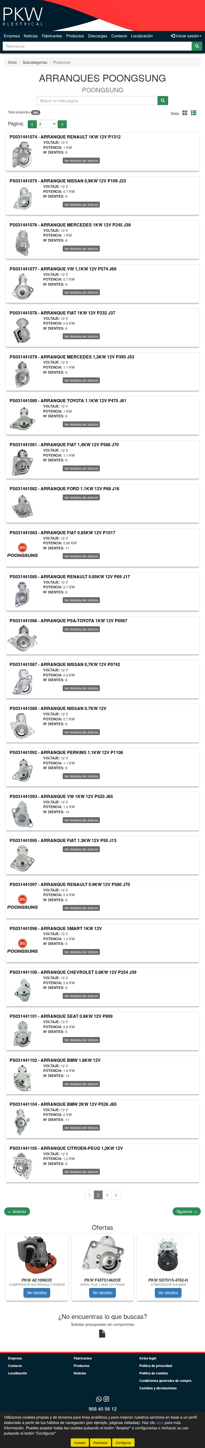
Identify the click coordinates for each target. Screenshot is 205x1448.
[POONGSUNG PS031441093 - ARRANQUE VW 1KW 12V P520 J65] (22, 814)
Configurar (123, 1442)
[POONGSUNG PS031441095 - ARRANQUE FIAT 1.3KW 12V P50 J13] (22, 858)
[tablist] (102, 1269)
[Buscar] (197, 46)
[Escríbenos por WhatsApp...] (99, 1399)
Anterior (17, 1211)
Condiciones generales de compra (165, 1380)
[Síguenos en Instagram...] (106, 1399)
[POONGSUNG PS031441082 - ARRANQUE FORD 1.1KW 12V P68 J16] (22, 506)
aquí (160, 1422)
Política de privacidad (155, 1365)
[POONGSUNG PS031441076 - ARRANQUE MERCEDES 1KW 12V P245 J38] (22, 242)
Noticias (31, 35)
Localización (142, 35)
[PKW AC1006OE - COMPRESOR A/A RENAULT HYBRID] (37, 1255)
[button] (186, 113)
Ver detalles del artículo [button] (81, 160)
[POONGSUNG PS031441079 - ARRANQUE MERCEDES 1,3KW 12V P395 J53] (22, 374)
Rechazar (100, 1442)
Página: (16, 123)
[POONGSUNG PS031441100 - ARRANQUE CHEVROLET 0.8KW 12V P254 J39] (22, 990)
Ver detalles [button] (37, 1292)
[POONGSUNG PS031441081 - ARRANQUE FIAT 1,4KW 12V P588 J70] (22, 462)
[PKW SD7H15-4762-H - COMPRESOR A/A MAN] (168, 1255)
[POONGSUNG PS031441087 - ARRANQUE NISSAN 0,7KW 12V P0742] (22, 682)
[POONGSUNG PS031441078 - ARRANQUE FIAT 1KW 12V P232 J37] (22, 330)
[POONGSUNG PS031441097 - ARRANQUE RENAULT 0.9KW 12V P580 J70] (22, 902)
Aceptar (79, 1442)
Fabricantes (52, 35)
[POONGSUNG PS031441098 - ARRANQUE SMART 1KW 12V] (22, 946)
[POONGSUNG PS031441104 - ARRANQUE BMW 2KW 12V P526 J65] (22, 1122)
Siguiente (186, 1211)
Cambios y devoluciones (158, 1388)
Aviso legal (147, 1358)
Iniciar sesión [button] (187, 35)
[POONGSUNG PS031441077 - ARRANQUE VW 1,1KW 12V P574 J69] (22, 286)
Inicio (12, 62)
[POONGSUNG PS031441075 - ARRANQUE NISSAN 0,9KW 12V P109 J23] (22, 198)
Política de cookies (153, 1373)
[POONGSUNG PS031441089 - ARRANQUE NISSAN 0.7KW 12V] (22, 726)
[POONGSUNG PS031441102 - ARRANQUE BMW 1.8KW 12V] (22, 1078)
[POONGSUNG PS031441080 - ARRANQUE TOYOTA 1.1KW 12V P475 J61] (22, 418)
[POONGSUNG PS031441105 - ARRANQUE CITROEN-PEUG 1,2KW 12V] (22, 1166)
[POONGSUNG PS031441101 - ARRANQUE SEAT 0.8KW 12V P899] (22, 1034)
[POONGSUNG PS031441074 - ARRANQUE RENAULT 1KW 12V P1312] (22, 154)
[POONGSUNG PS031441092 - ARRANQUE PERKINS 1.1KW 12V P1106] (22, 770)
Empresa (12, 35)
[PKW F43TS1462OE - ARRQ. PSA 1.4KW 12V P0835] (102, 1255)
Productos (75, 35)
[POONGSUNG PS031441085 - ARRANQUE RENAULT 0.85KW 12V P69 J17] (22, 594)
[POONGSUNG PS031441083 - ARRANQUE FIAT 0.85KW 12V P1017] (22, 550)
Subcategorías (35, 62)
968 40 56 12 (103, 1408)
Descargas (97, 35)
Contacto (119, 35)
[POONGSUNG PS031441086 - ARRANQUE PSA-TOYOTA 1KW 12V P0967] (22, 638)
